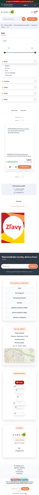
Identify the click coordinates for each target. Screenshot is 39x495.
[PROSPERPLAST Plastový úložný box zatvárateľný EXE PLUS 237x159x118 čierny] (19, 140)
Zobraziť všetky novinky (17, 206)
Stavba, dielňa (8, 25)
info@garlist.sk (20, 192)
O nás (19, 288)
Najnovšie (5, 110)
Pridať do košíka (24, 167)
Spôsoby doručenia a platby (19, 307)
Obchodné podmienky (19, 298)
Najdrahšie (23, 110)
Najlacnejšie (14, 110)
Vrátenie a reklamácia (19, 317)
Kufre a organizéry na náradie (21, 25)
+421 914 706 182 (8, 4)
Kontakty (19, 303)
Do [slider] (35, 52)
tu (25, 493)
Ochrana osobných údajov (19, 312)
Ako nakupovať (19, 293)
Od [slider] (5, 52)
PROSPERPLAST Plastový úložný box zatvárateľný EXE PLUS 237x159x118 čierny (19, 155)
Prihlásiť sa (33, 266)
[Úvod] (7, 12)
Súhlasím (25, 489)
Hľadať (24, 19)
